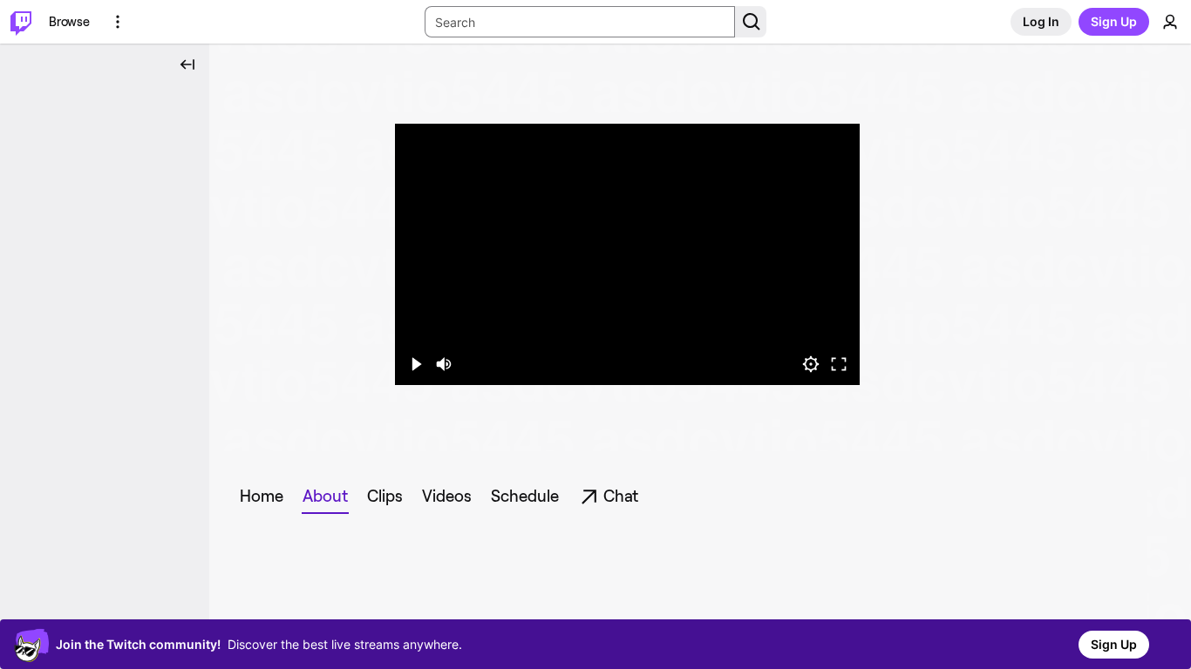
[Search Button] (750, 21)
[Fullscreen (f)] (839, 364)
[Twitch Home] (21, 22)
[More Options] (118, 22)
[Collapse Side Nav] (187, 64)
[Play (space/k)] (416, 364)
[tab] (261, 496)
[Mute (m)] (444, 364)
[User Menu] (1170, 22)
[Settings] (811, 364)
